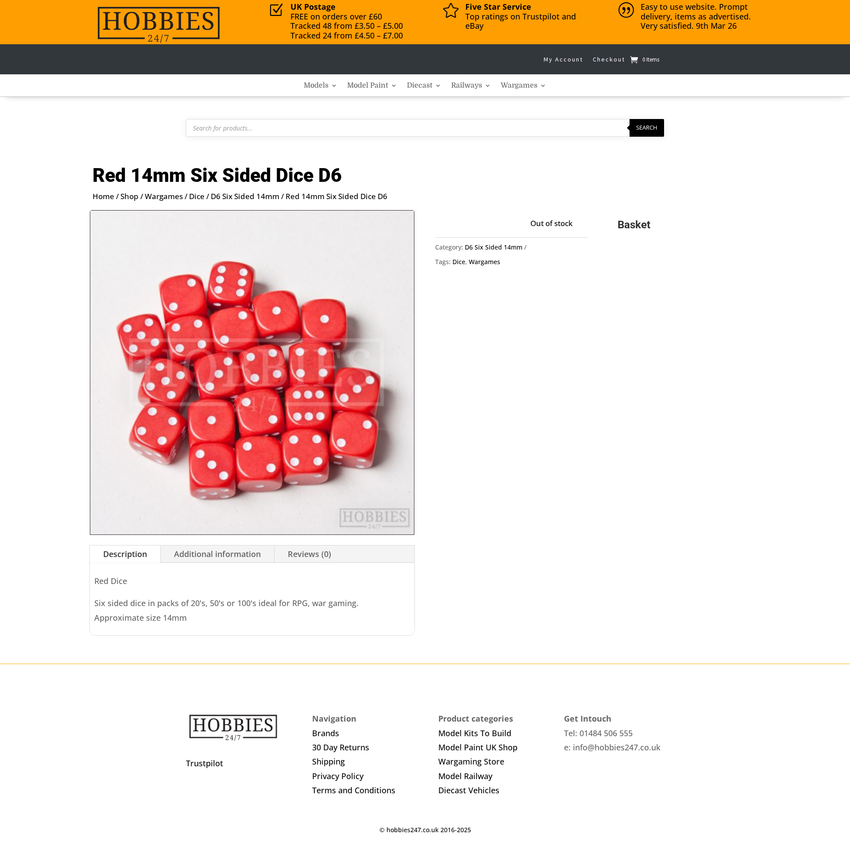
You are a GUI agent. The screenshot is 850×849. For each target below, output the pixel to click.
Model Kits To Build (474, 733)
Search (646, 127)
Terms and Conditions (353, 790)
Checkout (609, 59)
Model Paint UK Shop (478, 747)
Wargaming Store (471, 761)
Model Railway (465, 776)
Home (103, 196)
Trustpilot (204, 763)
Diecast (420, 85)
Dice (197, 196)
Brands (325, 733)
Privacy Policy (337, 776)
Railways (466, 85)
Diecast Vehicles (468, 790)
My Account (563, 59)
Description (125, 554)
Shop (129, 196)
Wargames (519, 85)
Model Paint (367, 85)
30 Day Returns (340, 747)
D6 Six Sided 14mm (245, 196)
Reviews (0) (309, 554)
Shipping (328, 761)
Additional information (217, 554)
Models (316, 85)
